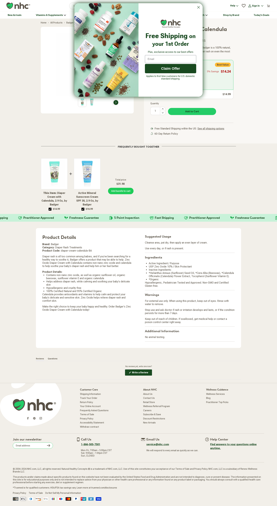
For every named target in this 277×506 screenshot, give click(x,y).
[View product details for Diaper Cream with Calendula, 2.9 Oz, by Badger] (54, 173)
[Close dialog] (198, 7)
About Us (147, 394)
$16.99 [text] (89, 209)
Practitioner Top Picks (217, 402)
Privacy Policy (86, 418)
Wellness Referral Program (156, 406)
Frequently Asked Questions (94, 410)
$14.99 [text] (56, 209)
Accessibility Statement (92, 422)
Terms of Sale (87, 414)
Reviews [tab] (40, 359)
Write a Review (141, 373)
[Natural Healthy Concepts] (18, 5)
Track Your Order (88, 398)
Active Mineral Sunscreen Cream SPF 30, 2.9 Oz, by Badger (87, 198)
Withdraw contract (89, 427)
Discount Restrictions (154, 418)
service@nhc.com (157, 444)
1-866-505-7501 (90, 444)
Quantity (154, 103)
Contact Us (149, 398)
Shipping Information (90, 394)
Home (43, 22)
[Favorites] (244, 6)
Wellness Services (215, 394)
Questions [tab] (52, 359)
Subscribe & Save (152, 414)
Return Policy (86, 402)
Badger (70, 22)
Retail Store (149, 402)
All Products (56, 22)
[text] (138, 146)
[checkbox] (50, 209)
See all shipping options (210, 128)
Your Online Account (90, 406)
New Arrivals (149, 422)
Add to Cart (192, 111)
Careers (147, 410)
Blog (208, 398)
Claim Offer (170, 69)
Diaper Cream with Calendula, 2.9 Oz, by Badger (54, 198)
